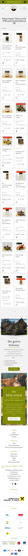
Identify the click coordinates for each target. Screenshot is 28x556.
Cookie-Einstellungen (14, 462)
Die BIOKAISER (19, 148)
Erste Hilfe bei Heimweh (6, 292)
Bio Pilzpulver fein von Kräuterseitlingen (20, 186)
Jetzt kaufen (14, 369)
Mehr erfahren (14, 419)
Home (14, 433)
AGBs (14, 460)
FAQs (14, 443)
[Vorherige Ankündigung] (3, 2)
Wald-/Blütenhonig (20, 221)
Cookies (14, 458)
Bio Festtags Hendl (19, 256)
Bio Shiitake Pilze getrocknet (20, 289)
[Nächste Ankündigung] (25, 2)
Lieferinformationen (14, 445)
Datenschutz (14, 456)
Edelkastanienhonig (7, 256)
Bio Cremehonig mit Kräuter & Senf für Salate (7, 47)
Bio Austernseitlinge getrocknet (7, 185)
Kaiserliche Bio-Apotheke (20, 152)
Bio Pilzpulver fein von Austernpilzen (6, 221)
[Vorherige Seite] (12, 311)
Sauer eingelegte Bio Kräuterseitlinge (20, 82)
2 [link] (15, 311)
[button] (2, 8)
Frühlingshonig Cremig (6, 150)
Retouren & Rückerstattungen (14, 447)
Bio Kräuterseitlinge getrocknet (20, 47)
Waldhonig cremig (19, 116)
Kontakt (14, 437)
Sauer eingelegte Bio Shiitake (7, 81)
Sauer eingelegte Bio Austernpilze (7, 116)
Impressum (14, 454)
